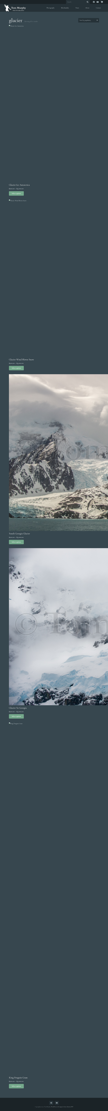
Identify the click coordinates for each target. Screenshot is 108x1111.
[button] (55, 8)
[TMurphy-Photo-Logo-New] (15, 8)
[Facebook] (94, 2)
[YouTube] (98, 2)
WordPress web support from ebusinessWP (62, 1107)
